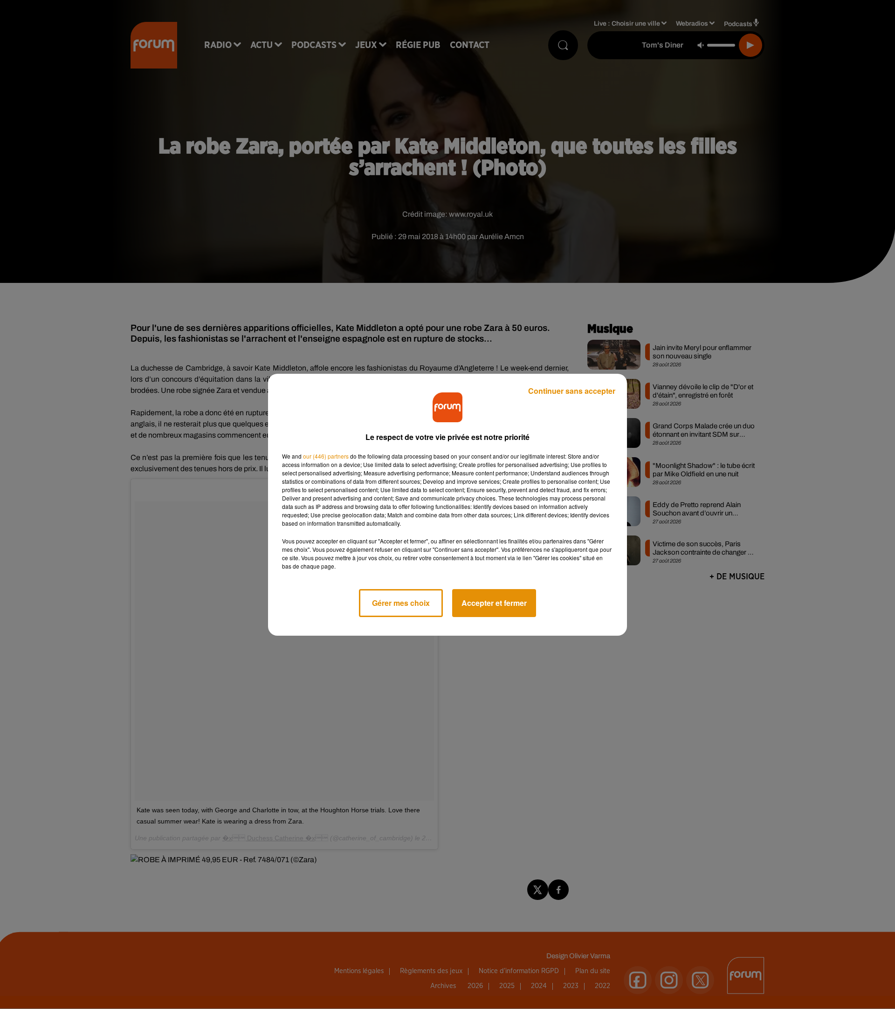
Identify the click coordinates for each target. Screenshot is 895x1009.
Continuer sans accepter (571, 390)
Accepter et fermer (494, 602)
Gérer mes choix (401, 602)
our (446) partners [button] (326, 456)
